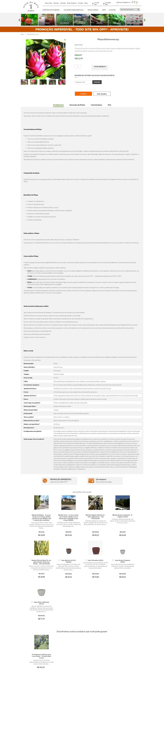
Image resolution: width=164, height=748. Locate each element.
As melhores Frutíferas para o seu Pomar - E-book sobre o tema (41, 656)
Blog (86, 3)
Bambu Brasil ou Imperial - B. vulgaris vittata (122, 516)
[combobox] (128, 9)
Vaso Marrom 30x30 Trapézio (68, 561)
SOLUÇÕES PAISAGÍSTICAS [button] (74, 10)
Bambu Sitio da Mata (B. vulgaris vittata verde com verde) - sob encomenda (41, 562)
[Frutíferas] (29, 20)
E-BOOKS (112, 10)
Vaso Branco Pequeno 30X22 (122, 561)
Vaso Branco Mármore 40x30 (41, 603)
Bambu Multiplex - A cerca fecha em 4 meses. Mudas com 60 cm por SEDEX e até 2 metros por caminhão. (41, 517)
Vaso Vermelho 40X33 (95, 560)
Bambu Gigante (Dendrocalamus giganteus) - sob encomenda (95, 516)
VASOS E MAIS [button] (93, 10)
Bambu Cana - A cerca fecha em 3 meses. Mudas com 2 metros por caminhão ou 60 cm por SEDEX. (68, 517)
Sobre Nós (48, 3)
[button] (25, 82)
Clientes (56, 3)
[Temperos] (116, 20)
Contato (80, 3)
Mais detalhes (102, 94)
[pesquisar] (138, 9)
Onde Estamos (72, 3)
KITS (104, 10)
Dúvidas (63, 3)
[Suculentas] (64, 20)
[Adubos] (99, 20)
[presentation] (19, 20)
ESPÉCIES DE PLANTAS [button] (51, 10)
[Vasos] (47, 20)
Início (22, 34)
